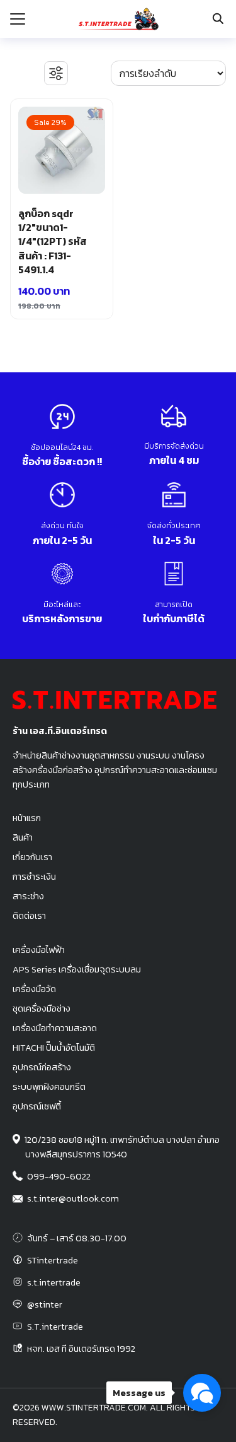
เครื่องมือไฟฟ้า (39, 950)
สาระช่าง (28, 896)
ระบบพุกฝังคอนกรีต (49, 1087)
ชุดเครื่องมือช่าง (41, 1008)
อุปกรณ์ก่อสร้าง (42, 1067)
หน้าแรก (27, 818)
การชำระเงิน (34, 877)
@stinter (44, 1304)
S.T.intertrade (55, 1326)
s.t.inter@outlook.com (73, 1198)
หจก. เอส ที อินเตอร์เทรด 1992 (81, 1349)
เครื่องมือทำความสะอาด (55, 1028)
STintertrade (52, 1260)
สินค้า (23, 837)
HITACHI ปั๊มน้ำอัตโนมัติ (54, 1048)
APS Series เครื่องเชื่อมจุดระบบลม (77, 969)
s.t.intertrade (54, 1282)
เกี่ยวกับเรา (32, 857)
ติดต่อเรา (29, 916)
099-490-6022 (59, 1176)
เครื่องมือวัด (34, 989)
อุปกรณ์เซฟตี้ (37, 1106)
